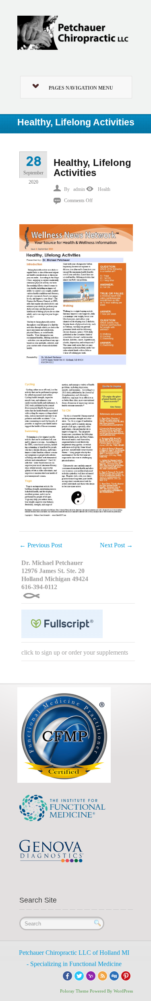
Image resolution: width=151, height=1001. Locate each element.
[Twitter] (79, 975)
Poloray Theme (74, 991)
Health (104, 189)
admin (79, 189)
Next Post (116, 545)
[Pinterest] (126, 975)
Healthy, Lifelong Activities (92, 167)
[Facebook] (67, 975)
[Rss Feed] (102, 975)
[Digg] (114, 975)
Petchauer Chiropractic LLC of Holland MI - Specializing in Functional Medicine (74, 958)
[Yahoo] (91, 975)
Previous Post (40, 545)
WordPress (123, 991)
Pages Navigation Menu (81, 88)
